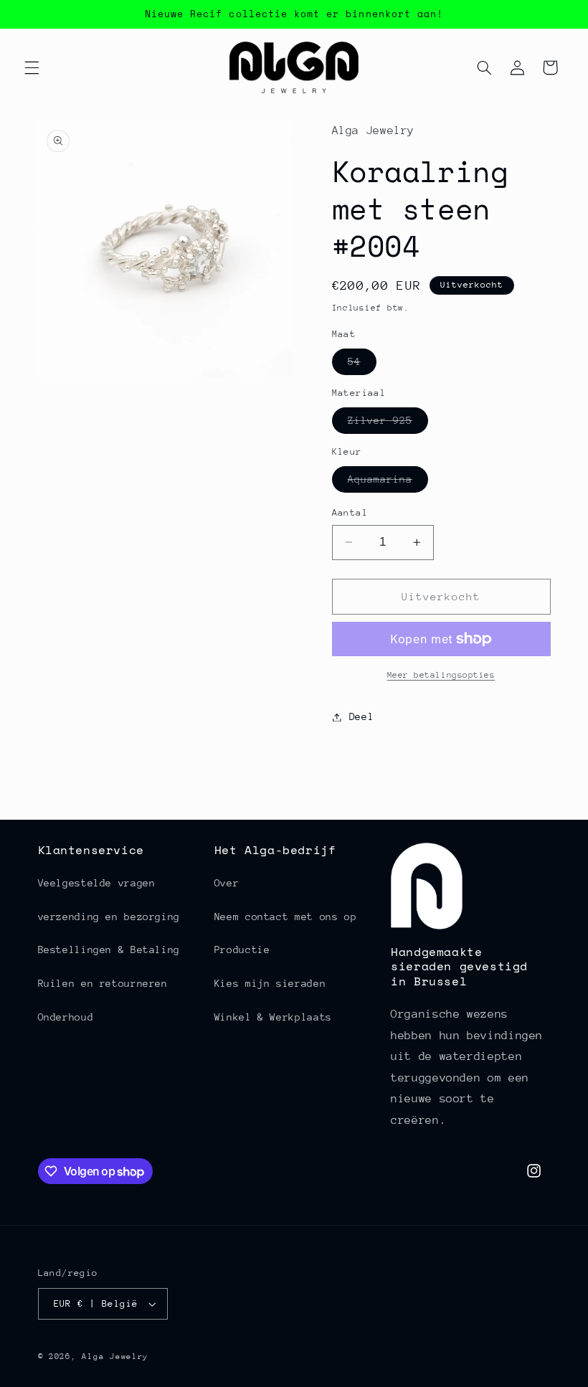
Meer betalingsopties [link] (441, 675)
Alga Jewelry (115, 1356)
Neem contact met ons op (285, 916)
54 (362, 365)
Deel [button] (361, 716)
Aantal (350, 512)
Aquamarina (388, 483)
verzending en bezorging (109, 916)
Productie (242, 949)
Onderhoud (66, 1017)
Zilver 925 (388, 424)
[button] (31, 67)
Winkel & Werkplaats (273, 1017)
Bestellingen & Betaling (109, 949)
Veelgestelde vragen (97, 883)
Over (227, 883)
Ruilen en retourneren (103, 983)
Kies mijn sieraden (270, 983)
